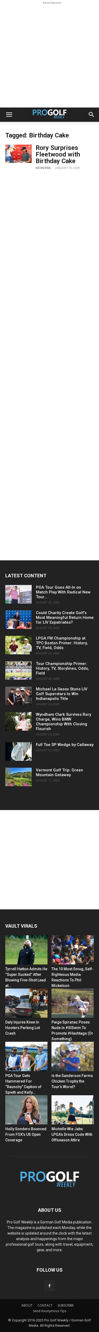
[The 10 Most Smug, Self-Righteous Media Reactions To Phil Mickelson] (72, 949)
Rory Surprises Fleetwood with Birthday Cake (58, 154)
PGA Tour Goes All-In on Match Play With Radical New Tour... (63, 592)
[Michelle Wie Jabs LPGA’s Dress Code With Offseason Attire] (72, 1109)
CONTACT (45, 1305)
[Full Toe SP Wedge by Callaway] (18, 751)
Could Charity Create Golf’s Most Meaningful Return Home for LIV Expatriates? (65, 617)
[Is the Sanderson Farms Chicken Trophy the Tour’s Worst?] (72, 1056)
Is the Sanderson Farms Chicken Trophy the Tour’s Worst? (72, 1081)
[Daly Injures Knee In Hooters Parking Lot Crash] (26, 1003)
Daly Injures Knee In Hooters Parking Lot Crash (22, 1027)
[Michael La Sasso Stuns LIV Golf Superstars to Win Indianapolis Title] (18, 696)
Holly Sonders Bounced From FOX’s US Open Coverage (25, 1134)
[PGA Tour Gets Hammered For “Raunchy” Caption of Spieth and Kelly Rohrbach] (26, 1056)
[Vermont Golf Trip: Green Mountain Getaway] (18, 777)
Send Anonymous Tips (49, 1311)
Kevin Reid (43, 168)
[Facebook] (49, 1286)
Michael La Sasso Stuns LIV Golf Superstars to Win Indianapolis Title (61, 694)
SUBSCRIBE (66, 1305)
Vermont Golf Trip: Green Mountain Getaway (59, 772)
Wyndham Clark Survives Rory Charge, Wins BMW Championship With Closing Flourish (63, 721)
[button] (9, 115)
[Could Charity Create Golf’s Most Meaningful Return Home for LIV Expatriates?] (18, 619)
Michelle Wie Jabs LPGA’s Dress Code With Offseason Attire (71, 1134)
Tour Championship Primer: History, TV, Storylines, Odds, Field (62, 668)
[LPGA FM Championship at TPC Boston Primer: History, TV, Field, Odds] (18, 645)
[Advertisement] (49, 55)
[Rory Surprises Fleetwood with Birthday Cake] (18, 154)
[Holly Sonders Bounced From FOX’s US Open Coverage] (26, 1109)
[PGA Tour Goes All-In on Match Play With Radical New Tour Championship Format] (18, 594)
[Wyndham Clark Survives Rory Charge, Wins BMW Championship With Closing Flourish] (18, 721)
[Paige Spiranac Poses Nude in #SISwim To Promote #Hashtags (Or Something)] (72, 1003)
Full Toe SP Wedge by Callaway (64, 744)
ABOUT (26, 1305)
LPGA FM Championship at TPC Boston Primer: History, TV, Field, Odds (62, 643)
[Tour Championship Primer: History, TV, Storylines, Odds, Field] (18, 670)
